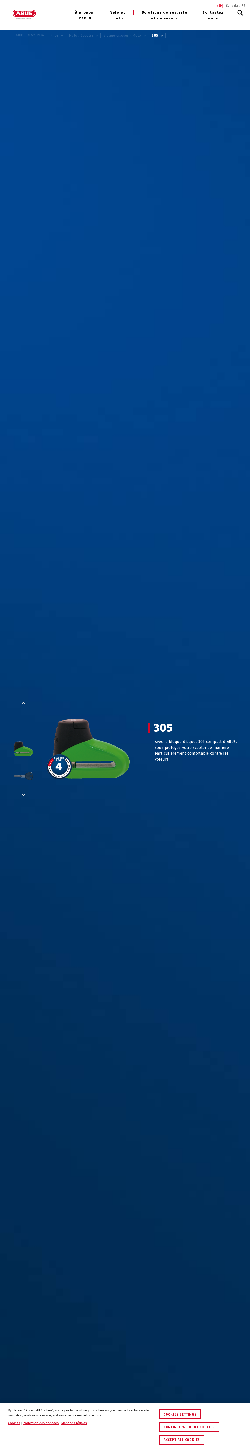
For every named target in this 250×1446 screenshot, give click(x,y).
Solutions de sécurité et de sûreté (164, 15)
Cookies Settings (180, 1414)
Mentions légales (74, 1423)
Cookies (14, 1423)
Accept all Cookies (182, 1440)
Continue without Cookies (189, 1427)
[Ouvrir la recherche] (240, 15)
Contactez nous (213, 15)
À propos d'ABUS (84, 15)
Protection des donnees (41, 1423)
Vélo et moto (117, 15)
